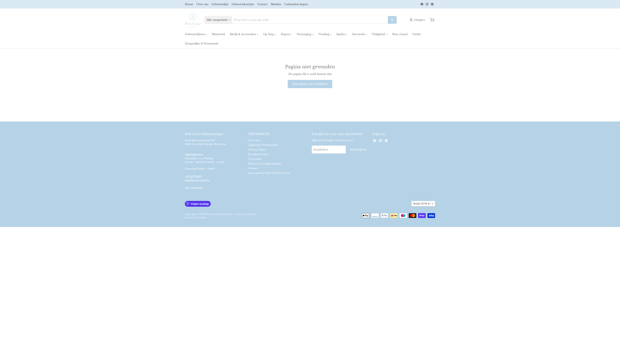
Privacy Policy (257, 149)
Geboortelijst (220, 4)
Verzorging (304, 34)
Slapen (285, 34)
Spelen (341, 34)
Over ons (202, 4)
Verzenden (255, 158)
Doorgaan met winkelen (310, 84)
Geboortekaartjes (243, 4)
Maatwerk (218, 34)
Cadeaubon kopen (296, 4)
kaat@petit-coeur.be (197, 180)
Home (189, 4)
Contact (262, 4)
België (421, 203)
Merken (276, 4)
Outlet (416, 34)
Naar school (400, 34)
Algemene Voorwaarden (263, 144)
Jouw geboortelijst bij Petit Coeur (269, 172)
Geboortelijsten (195, 34)
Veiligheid (379, 34)
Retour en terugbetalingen (264, 163)
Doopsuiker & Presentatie (201, 43)
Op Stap (269, 34)
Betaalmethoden (258, 154)
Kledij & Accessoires (243, 34)
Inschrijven (358, 149)
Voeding (324, 34)
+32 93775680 (193, 176)
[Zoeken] (392, 20)
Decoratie (359, 34)
